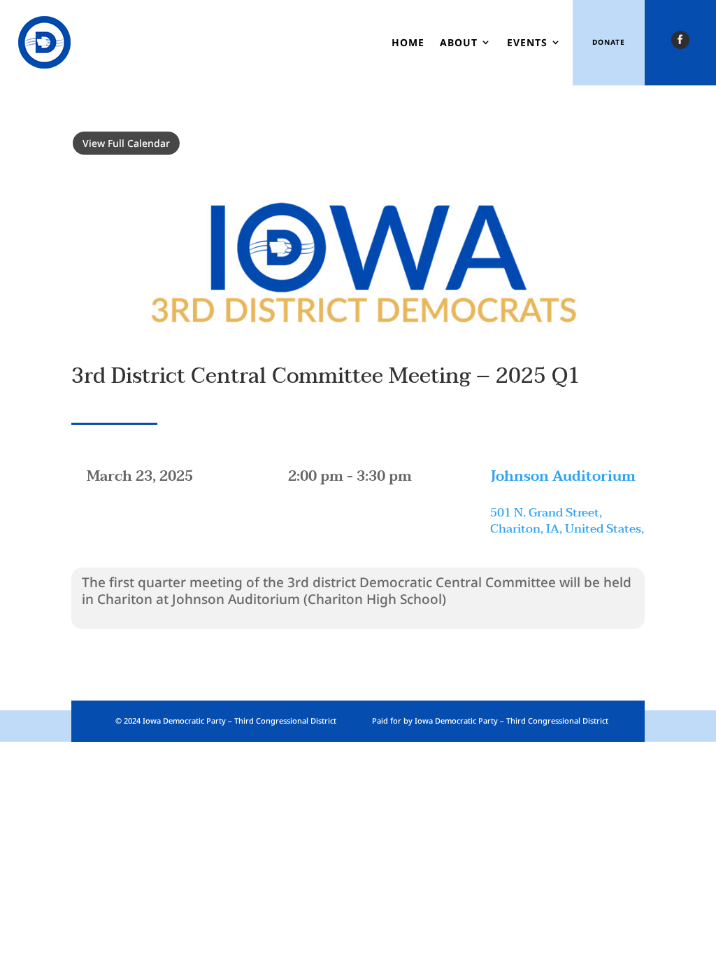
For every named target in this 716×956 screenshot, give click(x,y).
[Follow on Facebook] (680, 40)
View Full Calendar (126, 143)
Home (408, 42)
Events (527, 42)
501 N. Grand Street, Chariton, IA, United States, (567, 521)
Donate (608, 42)
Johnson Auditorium (563, 476)
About (459, 42)
